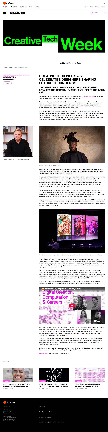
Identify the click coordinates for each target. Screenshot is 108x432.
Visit (91, 6)
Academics (5, 6)
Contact (41, 422)
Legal (54, 422)
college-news (15, 75)
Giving (97, 6)
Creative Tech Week (89, 96)
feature (6, 75)
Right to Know (61, 422)
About (30, 6)
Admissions (14, 6)
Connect (37, 6)
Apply (86, 6)
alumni (11, 76)
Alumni (103, 6)
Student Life (23, 6)
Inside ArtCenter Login (47, 417)
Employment (48, 422)
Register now (43, 353)
